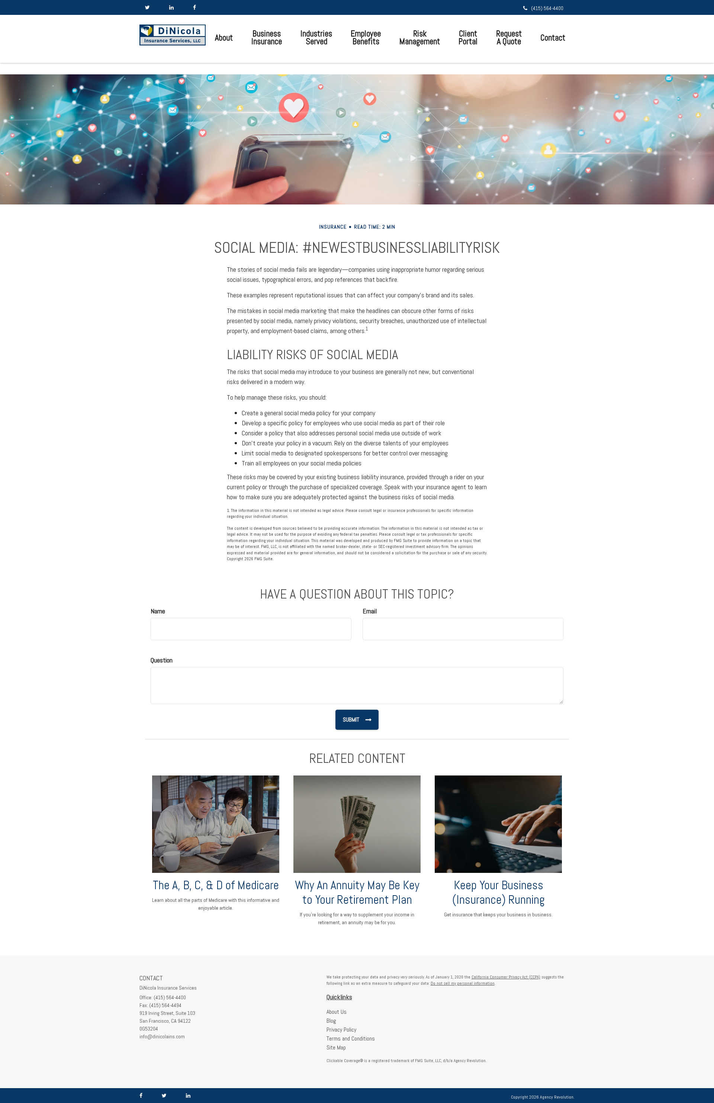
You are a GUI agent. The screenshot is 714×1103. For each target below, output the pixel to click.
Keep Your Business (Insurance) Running (498, 892)
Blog (331, 1021)
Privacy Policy (341, 1029)
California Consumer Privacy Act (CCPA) (506, 977)
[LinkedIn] (171, 8)
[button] (223, 37)
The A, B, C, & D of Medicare (216, 885)
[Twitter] (147, 8)
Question (162, 660)
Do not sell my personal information (463, 983)
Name (158, 611)
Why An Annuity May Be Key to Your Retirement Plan (357, 892)
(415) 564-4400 (547, 8)
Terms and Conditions (351, 1038)
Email (370, 611)
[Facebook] (194, 8)
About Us (337, 1012)
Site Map (336, 1047)
